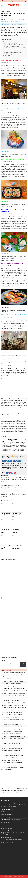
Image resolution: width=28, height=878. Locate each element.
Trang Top (6, 35)
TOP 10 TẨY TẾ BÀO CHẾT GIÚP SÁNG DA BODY (12, 712)
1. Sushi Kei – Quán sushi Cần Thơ (10, 43)
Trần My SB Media (14, 21)
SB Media (13, 440)
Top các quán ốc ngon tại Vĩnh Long (9, 710)
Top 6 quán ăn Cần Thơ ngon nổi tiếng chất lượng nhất (13, 477)
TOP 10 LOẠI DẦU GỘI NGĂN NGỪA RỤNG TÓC (12, 683)
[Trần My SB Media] (4, 440)
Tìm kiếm (3, 660)
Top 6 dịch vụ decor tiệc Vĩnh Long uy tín (10, 760)
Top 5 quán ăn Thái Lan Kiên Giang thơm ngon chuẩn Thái (14, 707)
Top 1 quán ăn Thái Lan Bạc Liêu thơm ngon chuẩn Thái (13, 705)
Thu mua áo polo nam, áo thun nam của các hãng (12, 745)
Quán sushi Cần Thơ (7, 112)
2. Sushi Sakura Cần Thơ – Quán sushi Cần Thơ (13, 44)
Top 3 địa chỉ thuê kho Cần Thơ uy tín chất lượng (12, 726)
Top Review (7, 11)
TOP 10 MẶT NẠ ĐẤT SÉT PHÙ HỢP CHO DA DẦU (12, 733)
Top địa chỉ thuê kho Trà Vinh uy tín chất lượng (12, 762)
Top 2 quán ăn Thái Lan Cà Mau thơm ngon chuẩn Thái (13, 693)
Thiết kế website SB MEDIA (17, 876)
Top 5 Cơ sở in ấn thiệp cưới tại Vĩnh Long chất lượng (13, 729)
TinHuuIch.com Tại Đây (11, 657)
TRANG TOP (14, 5)
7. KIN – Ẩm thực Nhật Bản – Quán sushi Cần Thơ (13, 54)
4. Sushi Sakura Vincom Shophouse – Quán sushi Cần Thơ (14, 48)
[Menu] (2, 5)
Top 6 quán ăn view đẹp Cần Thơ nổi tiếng (10, 485)
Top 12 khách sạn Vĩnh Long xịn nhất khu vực (11, 686)
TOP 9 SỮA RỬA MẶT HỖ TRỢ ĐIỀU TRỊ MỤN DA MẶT (13, 714)
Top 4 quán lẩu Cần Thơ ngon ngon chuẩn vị (10, 493)
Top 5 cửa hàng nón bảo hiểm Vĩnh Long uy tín (12, 748)
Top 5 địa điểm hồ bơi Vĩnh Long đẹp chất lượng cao (13, 688)
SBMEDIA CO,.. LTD (16, 830)
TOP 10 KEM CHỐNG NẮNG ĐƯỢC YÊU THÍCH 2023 (13, 695)
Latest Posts (7, 436)
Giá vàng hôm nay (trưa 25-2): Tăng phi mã (11, 717)
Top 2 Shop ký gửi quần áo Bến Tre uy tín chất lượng (13, 738)
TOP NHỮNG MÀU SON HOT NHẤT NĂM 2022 (11, 700)
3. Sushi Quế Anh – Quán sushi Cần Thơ (11, 46)
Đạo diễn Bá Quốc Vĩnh (7, 678)
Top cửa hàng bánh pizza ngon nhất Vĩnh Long (12, 731)
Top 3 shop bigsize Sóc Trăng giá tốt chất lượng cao (13, 741)
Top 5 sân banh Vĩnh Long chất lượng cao (11, 743)
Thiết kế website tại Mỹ (6, 557)
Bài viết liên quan (8, 56)
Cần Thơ (2, 11)
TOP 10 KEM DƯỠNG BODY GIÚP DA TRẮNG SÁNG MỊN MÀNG (13, 675)
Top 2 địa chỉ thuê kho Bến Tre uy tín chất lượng (12, 757)
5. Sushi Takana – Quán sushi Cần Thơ (11, 51)
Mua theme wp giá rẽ (20, 806)
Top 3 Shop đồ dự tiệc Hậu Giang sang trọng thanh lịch (13, 672)
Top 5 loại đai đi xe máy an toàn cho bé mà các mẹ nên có (14, 690)
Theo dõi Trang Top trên (16, 24)
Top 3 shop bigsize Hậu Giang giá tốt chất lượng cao (13, 722)
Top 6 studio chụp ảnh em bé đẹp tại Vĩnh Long (12, 765)
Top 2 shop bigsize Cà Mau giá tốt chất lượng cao (12, 681)
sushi (5, 27)
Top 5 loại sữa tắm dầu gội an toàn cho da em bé (12, 724)
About (3, 436)
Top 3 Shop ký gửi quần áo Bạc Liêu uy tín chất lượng (13, 755)
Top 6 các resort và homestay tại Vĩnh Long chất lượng (13, 753)
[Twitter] (25, 439)
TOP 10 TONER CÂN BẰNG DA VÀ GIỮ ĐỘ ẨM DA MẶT (13, 767)
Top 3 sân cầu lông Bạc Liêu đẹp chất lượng (11, 750)
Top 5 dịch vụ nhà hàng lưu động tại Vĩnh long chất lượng (14, 736)
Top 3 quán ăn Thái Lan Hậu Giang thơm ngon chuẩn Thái (14, 702)
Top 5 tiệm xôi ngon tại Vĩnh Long (9, 698)
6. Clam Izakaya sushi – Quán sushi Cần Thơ (12, 52)
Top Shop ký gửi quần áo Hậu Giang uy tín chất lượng (13, 719)
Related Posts (7, 55)
